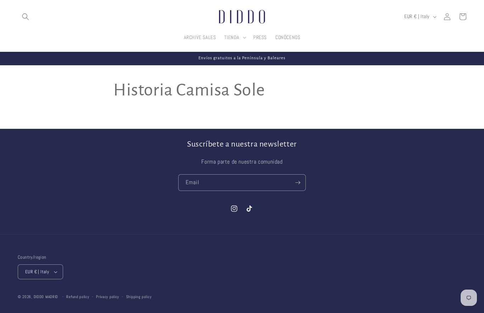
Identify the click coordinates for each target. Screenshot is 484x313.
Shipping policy (139, 296)
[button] (25, 16)
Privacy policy (107, 296)
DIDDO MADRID (46, 296)
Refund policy (77, 296)
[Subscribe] (297, 182)
